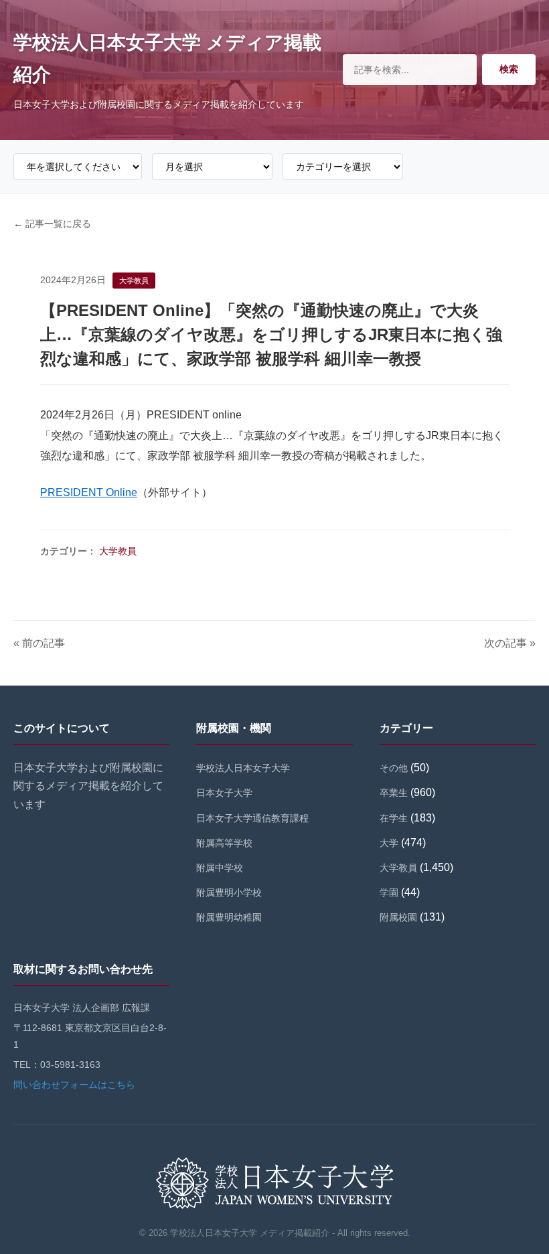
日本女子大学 (224, 792)
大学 (389, 843)
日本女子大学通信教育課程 (252, 818)
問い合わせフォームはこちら (74, 1084)
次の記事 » (510, 643)
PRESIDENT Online (88, 492)
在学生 (394, 818)
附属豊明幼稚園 (229, 917)
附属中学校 (219, 867)
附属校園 (398, 917)
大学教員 (118, 551)
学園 (389, 892)
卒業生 (394, 792)
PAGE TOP (525, 1205)
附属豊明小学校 (229, 892)
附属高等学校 (224, 843)
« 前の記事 (39, 643)
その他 (394, 768)
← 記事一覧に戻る (52, 223)
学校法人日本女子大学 (243, 768)
